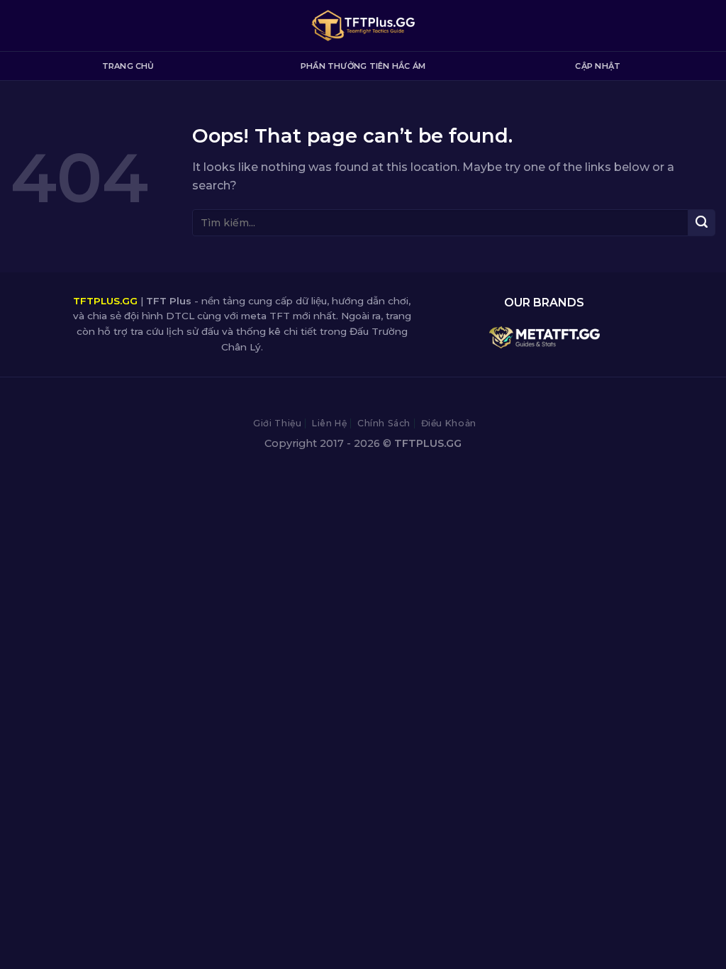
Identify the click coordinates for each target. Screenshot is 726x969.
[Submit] (701, 222)
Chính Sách (384, 423)
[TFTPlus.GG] (363, 25)
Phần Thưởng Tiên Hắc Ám (363, 66)
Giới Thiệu (277, 423)
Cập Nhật (597, 66)
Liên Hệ (329, 423)
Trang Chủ (128, 66)
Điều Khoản (448, 423)
